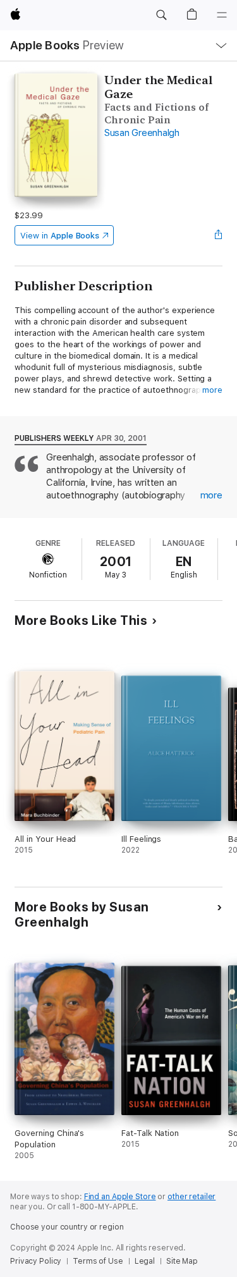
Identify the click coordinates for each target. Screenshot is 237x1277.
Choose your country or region (67, 1227)
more (212, 390)
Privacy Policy (35, 1261)
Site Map (182, 1261)
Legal (145, 1261)
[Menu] (222, 15)
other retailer (191, 1196)
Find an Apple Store (120, 1196)
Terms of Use (98, 1261)
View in (59, 235)
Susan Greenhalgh (141, 133)
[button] (161, 15)
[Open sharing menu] (218, 235)
